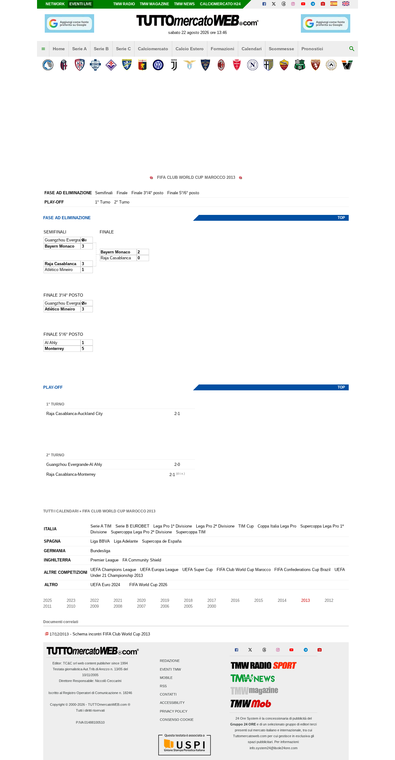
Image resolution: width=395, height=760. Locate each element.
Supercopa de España (161, 541)
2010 (71, 606)
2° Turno (121, 202)
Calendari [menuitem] (252, 48)
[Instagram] (293, 4)
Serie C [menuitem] (123, 48)
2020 (141, 600)
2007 (141, 606)
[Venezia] (347, 65)
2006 (164, 606)
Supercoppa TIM (191, 532)
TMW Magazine (154, 4)
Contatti (168, 694)
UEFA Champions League (113, 569)
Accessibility (172, 703)
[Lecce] (205, 65)
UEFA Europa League (159, 569)
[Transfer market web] (345, 4)
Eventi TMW (170, 669)
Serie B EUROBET (132, 526)
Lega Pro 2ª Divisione (215, 526)
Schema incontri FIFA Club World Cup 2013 (111, 634)
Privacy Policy (173, 711)
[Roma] (284, 65)
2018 (188, 600)
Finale (122, 193)
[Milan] (221, 65)
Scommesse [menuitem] (281, 48)
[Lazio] (189, 65)
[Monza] (237, 65)
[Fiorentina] (111, 65)
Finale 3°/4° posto (147, 193)
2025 (47, 600)
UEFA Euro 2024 (105, 584)
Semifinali (104, 193)
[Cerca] (351, 49)
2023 (71, 600)
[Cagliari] (79, 65)
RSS (163, 686)
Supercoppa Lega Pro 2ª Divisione (141, 532)
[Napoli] (252, 65)
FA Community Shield (142, 560)
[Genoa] (142, 65)
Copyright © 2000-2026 (67, 704)
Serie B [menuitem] (101, 48)
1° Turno (102, 202)
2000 (211, 606)
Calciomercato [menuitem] (153, 48)
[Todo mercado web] (333, 4)
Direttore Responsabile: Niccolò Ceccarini (90, 681)
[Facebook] (264, 4)
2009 (94, 606)
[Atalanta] (48, 65)
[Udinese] (331, 65)
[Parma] (268, 65)
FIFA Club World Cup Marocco (244, 569)
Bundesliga (100, 550)
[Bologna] (63, 65)
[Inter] (158, 65)
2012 (329, 600)
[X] (274, 4)
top (341, 218)
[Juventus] (174, 65)
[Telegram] (313, 4)
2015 (258, 600)
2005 (188, 606)
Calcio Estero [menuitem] (190, 48)
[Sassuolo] (299, 65)
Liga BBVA (100, 541)
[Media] (322, 4)
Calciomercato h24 (220, 4)
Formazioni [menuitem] (222, 48)
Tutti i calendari (60, 511)
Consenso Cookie (176, 719)
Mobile (166, 678)
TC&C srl (70, 663)
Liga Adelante (126, 541)
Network (55, 4)
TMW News (184, 4)
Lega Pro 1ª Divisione (172, 526)
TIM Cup (246, 526)
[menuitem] (43, 49)
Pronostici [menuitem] (312, 48)
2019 (164, 600)
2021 (118, 600)
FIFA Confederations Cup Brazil (302, 569)
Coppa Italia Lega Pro (277, 526)
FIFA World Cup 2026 (148, 584)
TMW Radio (124, 4)
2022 (94, 600)
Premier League (104, 560)
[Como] (95, 65)
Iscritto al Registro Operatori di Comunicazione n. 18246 (90, 693)
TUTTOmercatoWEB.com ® (109, 704)
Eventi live (80, 4)
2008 (118, 606)
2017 (211, 600)
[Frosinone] (126, 65)
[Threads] (284, 4)
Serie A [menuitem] (79, 48)
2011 (47, 606)
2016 (235, 600)
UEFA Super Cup (197, 569)
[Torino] (315, 65)
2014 (282, 600)
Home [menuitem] (59, 48)
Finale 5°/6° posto (183, 193)
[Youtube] (303, 4)
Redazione (170, 661)
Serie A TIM (100, 526)
